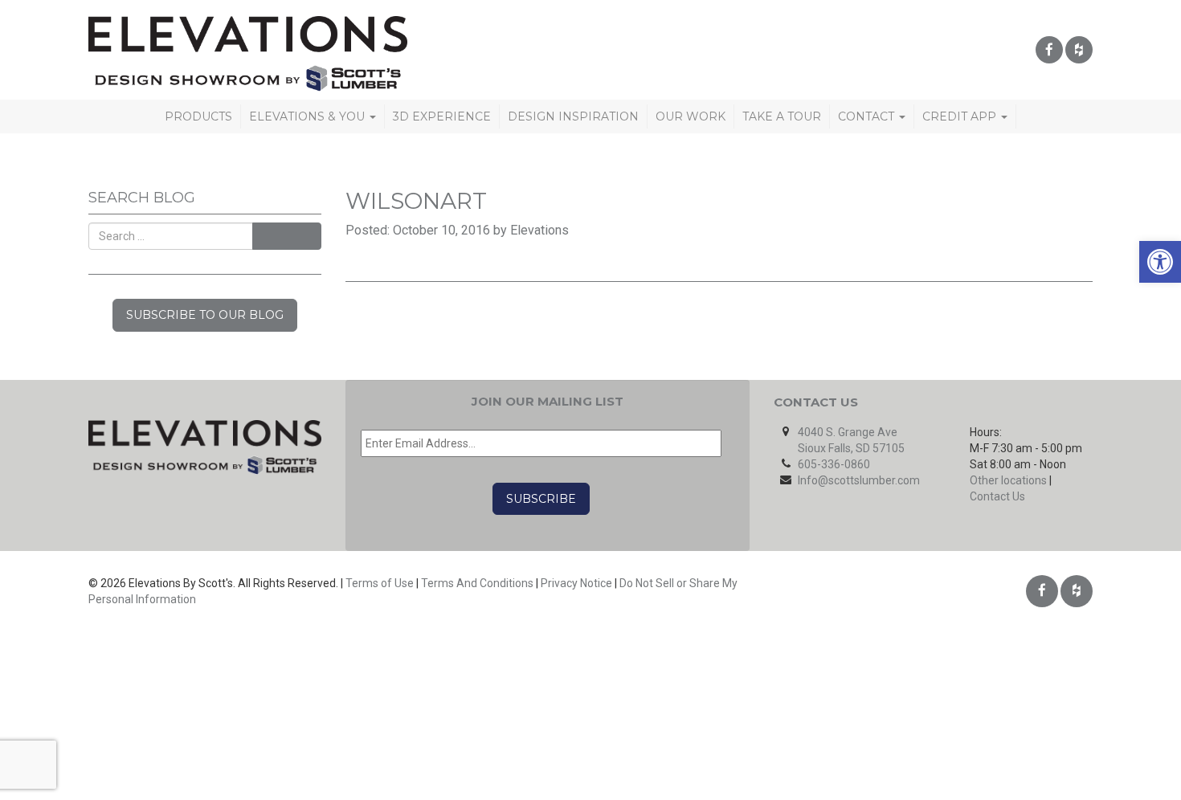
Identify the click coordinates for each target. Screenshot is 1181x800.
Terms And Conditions (477, 583)
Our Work (690, 116)
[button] (1160, 262)
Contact (867, 116)
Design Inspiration (573, 116)
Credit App (960, 116)
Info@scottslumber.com (859, 480)
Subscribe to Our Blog (205, 315)
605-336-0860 (834, 464)
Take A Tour (781, 116)
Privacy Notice (576, 583)
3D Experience (442, 116)
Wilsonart (416, 200)
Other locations (1008, 480)
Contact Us (997, 496)
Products (198, 116)
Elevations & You (308, 116)
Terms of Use (379, 583)
